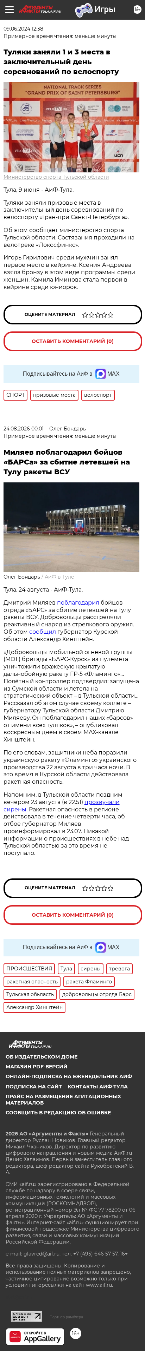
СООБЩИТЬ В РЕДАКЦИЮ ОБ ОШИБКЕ (58, 1112)
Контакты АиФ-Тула (98, 1086)
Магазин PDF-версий (37, 1066)
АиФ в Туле (59, 577)
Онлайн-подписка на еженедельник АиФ (69, 1076)
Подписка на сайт (34, 1086)
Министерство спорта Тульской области (56, 177)
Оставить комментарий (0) (73, 341)
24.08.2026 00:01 (24, 429)
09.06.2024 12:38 (23, 29)
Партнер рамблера (66, 1317)
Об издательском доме (41, 1057)
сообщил (42, 631)
